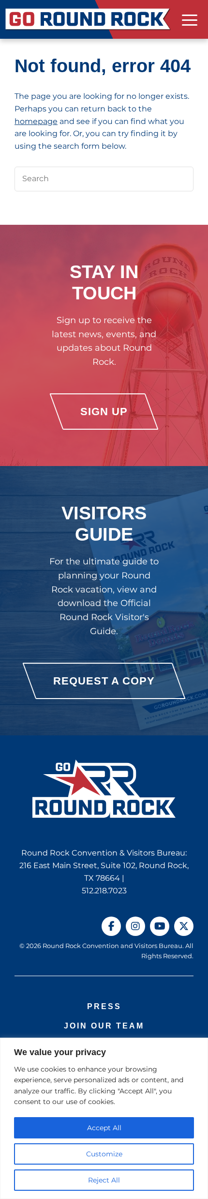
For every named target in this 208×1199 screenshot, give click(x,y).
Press (104, 1006)
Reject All (104, 1180)
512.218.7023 (104, 890)
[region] (104, 1118)
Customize (104, 1154)
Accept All (104, 1127)
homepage (36, 121)
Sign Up (104, 411)
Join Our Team (104, 1025)
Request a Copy (104, 680)
